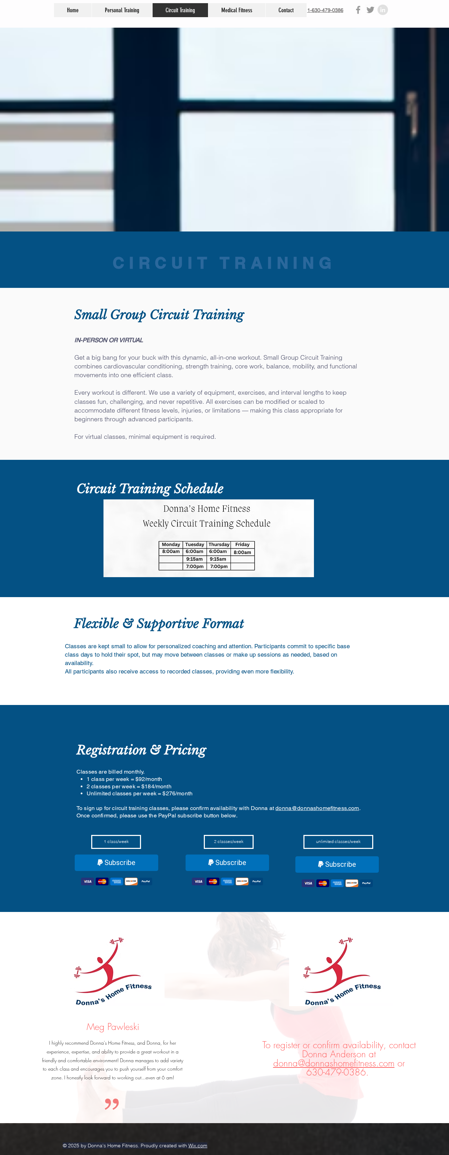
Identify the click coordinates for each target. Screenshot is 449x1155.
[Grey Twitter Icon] (370, 10)
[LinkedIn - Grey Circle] (382, 10)
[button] (116, 842)
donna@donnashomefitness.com (317, 808)
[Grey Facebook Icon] (358, 10)
